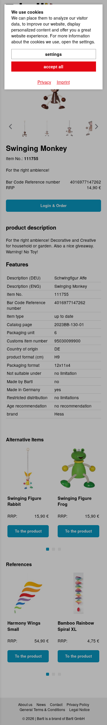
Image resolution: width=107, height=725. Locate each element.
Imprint (63, 82)
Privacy (44, 82)
